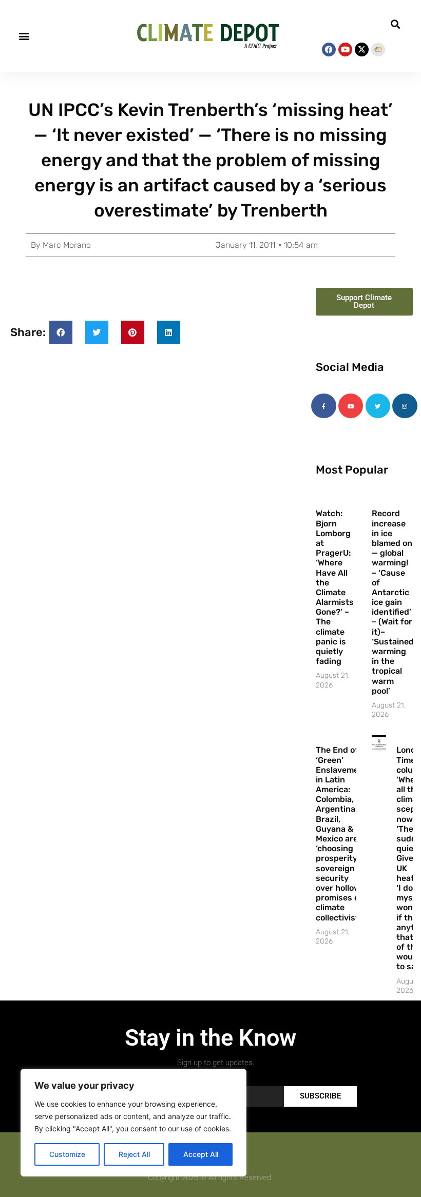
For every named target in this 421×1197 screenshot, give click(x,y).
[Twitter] (378, 406)
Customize (67, 1154)
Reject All (134, 1154)
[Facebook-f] (323, 406)
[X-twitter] (362, 49)
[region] (133, 1122)
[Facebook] (329, 49)
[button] (23, 36)
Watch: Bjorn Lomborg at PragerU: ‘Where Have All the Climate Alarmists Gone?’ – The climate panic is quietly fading (335, 587)
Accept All (200, 1154)
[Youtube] (345, 49)
